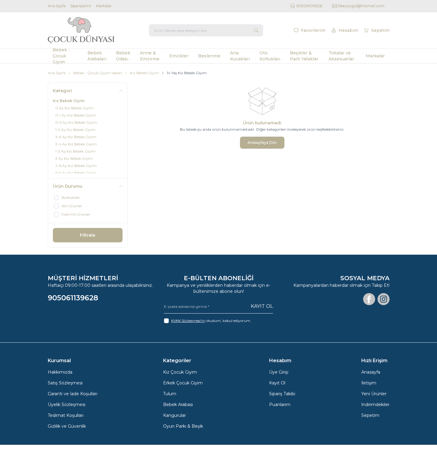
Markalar (104, 6)
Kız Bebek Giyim (144, 73)
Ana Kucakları (240, 56)
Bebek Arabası (178, 404)
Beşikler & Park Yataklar (304, 56)
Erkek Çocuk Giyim (183, 383)
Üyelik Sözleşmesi (66, 404)
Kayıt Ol (262, 306)
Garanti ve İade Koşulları (72, 393)
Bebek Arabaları (96, 56)
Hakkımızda (60, 372)
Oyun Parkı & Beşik (183, 426)
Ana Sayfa (56, 6)
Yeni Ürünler (374, 393)
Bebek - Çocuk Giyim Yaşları (97, 73)
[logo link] (84, 30)
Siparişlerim (80, 6)
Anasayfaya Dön (262, 142)
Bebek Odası (123, 56)
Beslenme (209, 56)
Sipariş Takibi (282, 393)
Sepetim (370, 415)
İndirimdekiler (375, 404)
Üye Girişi (278, 372)
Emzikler (179, 56)
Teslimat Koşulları (65, 415)
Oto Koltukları (269, 56)
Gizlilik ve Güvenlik (67, 426)
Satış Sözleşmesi (65, 383)
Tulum (169, 393)
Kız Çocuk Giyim (180, 372)
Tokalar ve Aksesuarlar (341, 56)
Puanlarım (279, 404)
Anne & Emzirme (149, 56)
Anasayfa (370, 372)
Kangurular (174, 415)
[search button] (256, 30)
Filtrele (87, 235)
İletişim (368, 383)
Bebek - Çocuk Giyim (61, 56)
